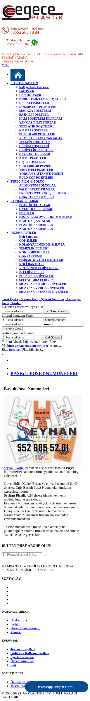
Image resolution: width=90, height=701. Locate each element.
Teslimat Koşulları (22, 649)
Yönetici (15, 632)
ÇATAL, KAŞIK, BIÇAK (35, 209)
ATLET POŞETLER (32, 158)
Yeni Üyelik (10, 299)
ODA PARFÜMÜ (30, 256)
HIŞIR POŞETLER (32, 162)
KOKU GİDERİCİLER (34, 252)
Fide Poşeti (26, 91)
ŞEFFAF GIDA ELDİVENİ (37, 280)
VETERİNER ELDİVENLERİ (39, 268)
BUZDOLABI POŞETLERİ (37, 134)
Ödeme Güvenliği (22, 661)
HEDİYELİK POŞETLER (36, 150)
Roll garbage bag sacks (34, 87)
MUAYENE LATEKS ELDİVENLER (43, 291)
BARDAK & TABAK (24, 201)
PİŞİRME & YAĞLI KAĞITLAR (41, 260)
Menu (5, 65)
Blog (13, 665)
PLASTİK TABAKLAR (34, 205)
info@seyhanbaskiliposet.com (28, 345)
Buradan (15, 349)
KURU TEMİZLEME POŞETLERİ (42, 99)
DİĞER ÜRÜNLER (23, 232)
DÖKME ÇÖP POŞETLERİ (37, 106)
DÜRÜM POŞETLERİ (34, 146)
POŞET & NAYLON (24, 83)
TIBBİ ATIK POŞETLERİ (36, 126)
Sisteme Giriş (28, 299)
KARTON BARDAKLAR (36, 228)
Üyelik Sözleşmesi (22, 657)
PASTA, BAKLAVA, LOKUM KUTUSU (45, 217)
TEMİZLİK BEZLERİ (33, 248)
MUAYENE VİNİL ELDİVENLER (41, 287)
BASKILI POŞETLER (34, 114)
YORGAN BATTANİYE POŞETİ (41, 173)
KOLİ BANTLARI (31, 264)
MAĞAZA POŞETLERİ (35, 110)
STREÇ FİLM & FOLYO (27, 181)
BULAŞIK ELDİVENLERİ (36, 276)
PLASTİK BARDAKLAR (36, 225)
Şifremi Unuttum (51, 299)
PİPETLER (26, 213)
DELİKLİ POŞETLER (34, 103)
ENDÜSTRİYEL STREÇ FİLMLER (42, 193)
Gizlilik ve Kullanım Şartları (29, 653)
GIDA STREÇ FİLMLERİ (36, 197)
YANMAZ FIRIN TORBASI (37, 122)
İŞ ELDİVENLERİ (31, 272)
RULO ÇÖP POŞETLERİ (36, 177)
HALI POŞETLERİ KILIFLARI (40, 118)
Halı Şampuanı (29, 236)
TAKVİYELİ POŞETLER (36, 169)
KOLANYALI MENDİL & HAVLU (42, 244)
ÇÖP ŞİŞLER (28, 240)
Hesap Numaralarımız (25, 628)
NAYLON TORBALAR (34, 154)
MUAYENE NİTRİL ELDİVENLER (42, 284)
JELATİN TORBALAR (34, 142)
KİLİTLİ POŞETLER (33, 130)
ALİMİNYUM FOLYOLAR (37, 185)
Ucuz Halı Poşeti (30, 95)
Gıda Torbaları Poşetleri (35, 165)
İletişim (15, 624)
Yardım (15, 303)
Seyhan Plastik (14, 468)
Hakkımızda (18, 620)
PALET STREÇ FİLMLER (37, 189)
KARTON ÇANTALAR (34, 221)
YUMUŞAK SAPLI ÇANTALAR (40, 138)
